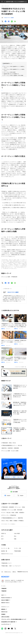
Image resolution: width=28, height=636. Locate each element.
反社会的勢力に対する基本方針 (8, 621)
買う (2, 536)
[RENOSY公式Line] (2, 628)
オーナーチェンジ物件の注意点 (9, 72)
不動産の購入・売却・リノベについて (11, 566)
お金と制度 (17, 533)
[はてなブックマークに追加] (9, 21)
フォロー (9, 495)
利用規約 (3, 614)
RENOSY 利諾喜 (5, 600)
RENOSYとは (4, 611)
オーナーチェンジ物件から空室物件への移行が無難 (13, 75)
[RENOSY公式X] (15, 628)
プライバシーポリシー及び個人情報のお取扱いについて (13, 619)
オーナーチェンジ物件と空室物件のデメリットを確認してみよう (14, 70)
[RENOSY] (5, 577)
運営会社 (3, 609)
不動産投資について (6, 563)
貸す (2, 539)
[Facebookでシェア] (5, 21)
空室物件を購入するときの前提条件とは (11, 73)
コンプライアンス (5, 624)
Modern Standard (5, 597)
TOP (2, 571)
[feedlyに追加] (15, 21)
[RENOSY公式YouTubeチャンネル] (9, 628)
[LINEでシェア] (12, 21)
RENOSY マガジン (7, 571)
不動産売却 (3, 591)
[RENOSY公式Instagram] (5, 628)
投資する (3, 533)
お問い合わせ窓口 (5, 616)
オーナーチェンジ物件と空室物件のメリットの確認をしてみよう (14, 67)
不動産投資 (3, 588)
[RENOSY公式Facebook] (12, 628)
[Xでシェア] (2, 21)
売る (15, 536)
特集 (15, 539)
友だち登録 (15, 491)
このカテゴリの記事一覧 (20, 366)
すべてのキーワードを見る (8, 524)
